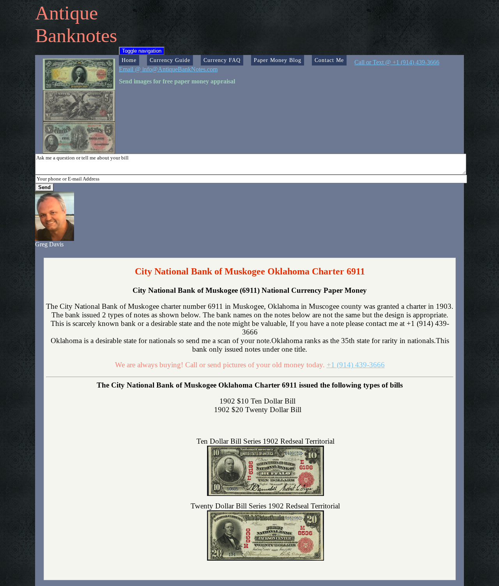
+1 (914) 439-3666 (356, 365)
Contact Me (329, 60)
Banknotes (76, 35)
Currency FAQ (222, 60)
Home (129, 60)
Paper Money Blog (277, 60)
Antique (66, 13)
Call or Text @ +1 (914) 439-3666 (396, 62)
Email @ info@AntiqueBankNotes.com (168, 69)
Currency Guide (170, 60)
